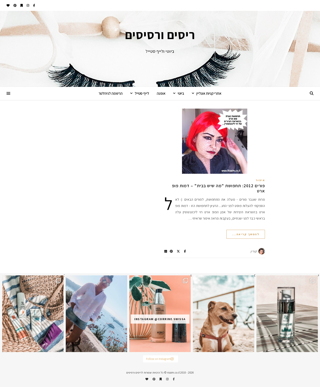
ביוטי (181, 93)
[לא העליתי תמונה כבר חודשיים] (223, 313)
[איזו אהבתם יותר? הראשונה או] (160, 313)
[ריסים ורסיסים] (160, 49)
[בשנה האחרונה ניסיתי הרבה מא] (287, 313)
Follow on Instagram (158, 359)
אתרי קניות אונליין (208, 93)
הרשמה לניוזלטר (111, 93)
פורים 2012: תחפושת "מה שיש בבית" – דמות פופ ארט (218, 188)
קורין (254, 251)
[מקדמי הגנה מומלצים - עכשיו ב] (33, 313)
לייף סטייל (142, 93)
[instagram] (27, 5)
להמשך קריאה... (245, 234)
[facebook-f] (33, 5)
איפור (260, 180)
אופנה (161, 93)
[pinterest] (15, 5)
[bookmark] (21, 5)
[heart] (8, 5)
